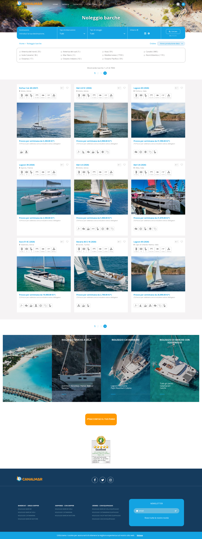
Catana (128, 388)
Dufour (90, 386)
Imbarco (133, 30)
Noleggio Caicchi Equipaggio (103, 519)
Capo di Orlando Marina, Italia (146, 245)
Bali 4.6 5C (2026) (84, 88)
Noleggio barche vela (26, 512)
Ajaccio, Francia (26, 168)
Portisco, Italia (140, 91)
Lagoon (114, 386)
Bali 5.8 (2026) (140, 165)
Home (55, 4)
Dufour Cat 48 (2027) (28, 88)
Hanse (83, 386)
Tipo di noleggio (96, 30)
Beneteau (75, 386)
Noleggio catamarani (125, 339)
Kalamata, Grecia (27, 245)
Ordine (153, 43)
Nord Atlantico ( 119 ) (155, 55)
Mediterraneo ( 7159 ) (114, 55)
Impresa (65, 4)
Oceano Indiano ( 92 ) (72, 59)
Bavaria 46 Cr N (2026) (86, 242)
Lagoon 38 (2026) (27, 165)
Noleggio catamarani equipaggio (105, 512)
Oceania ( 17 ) (27, 59)
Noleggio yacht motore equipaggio (106, 515)
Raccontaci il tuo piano (102, 419)
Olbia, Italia (139, 168)
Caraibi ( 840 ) (152, 52)
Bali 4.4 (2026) (82, 165)
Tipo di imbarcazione (67, 30)
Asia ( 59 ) (109, 52)
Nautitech (120, 388)
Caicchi (163, 388)
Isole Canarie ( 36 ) (30, 55)
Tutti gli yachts (166, 383)
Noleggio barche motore (28, 519)
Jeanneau (66, 386)
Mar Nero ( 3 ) (69, 55)
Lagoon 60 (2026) (141, 88)
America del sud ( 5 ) (71, 52)
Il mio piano (92, 4)
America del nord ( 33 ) (31, 52)
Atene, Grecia (25, 91)
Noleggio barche (34, 43)
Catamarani (165, 386)
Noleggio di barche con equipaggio (175, 341)
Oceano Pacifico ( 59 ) (114, 59)
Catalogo (77, 4)
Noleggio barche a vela (76, 339)
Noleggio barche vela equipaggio (105, 509)
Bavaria (65, 388)
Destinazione (24, 30)
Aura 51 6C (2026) (27, 242)
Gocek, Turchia (84, 245)
